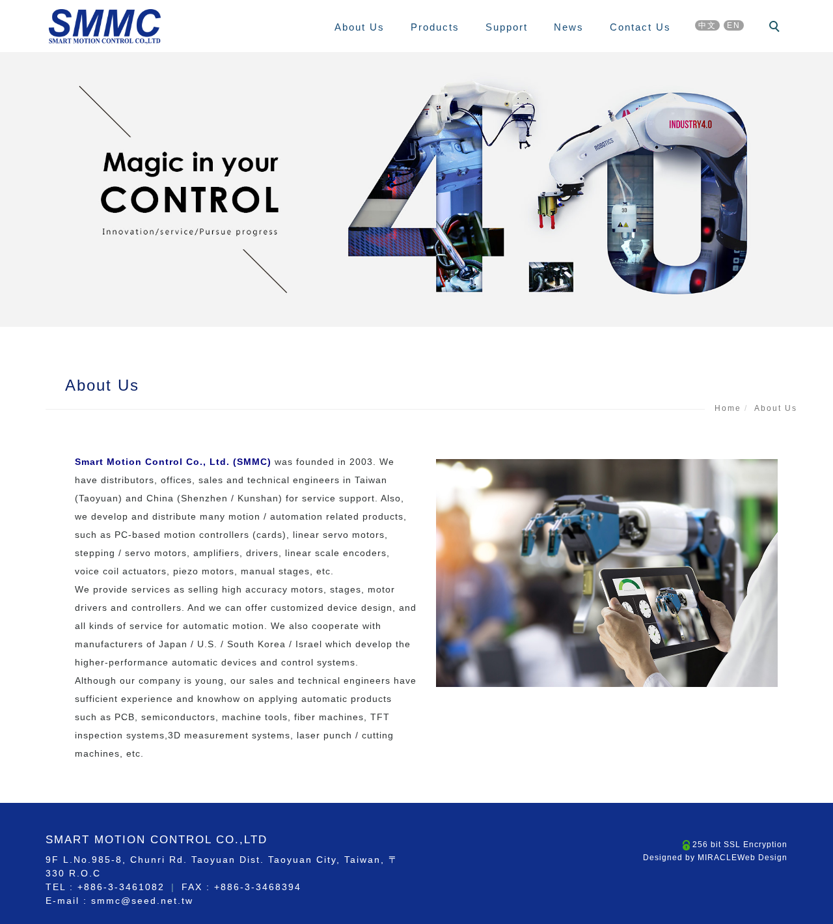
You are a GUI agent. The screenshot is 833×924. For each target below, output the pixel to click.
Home (728, 408)
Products (435, 27)
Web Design (762, 857)
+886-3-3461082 (121, 887)
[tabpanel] (416, 189)
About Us (360, 27)
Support (506, 27)
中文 (707, 25)
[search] (776, 28)
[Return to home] (105, 26)
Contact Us (640, 27)
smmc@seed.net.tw (142, 900)
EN (734, 25)
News (569, 27)
